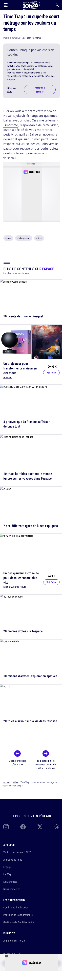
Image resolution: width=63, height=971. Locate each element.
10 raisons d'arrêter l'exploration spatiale (30, 676)
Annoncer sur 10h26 (14, 940)
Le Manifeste (10, 881)
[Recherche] (57, 5)
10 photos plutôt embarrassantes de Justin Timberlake (45, 764)
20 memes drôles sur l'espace (23, 631)
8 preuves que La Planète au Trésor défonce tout (26, 424)
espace (8, 238)
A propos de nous (12, 859)
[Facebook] (23, 826)
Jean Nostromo (34, 37)
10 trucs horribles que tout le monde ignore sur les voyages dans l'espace (27, 476)
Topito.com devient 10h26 (17, 852)
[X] (40, 826)
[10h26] (31, 5)
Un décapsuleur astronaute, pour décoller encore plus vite (21, 578)
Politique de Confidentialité (18, 915)
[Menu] (6, 5)
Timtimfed (10, 125)
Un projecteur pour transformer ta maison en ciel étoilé (20, 368)
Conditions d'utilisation (15, 907)
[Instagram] (6, 826)
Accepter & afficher (40, 89)
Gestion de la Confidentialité (18, 922)
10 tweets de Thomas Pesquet (23, 316)
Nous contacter (11, 889)
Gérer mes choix (11, 90)
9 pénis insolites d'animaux (17, 762)
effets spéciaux (23, 238)
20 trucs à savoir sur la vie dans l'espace (30, 721)
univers (39, 238)
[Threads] (57, 826)
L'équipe (7, 867)
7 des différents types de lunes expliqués (30, 525)
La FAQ (7, 874)
